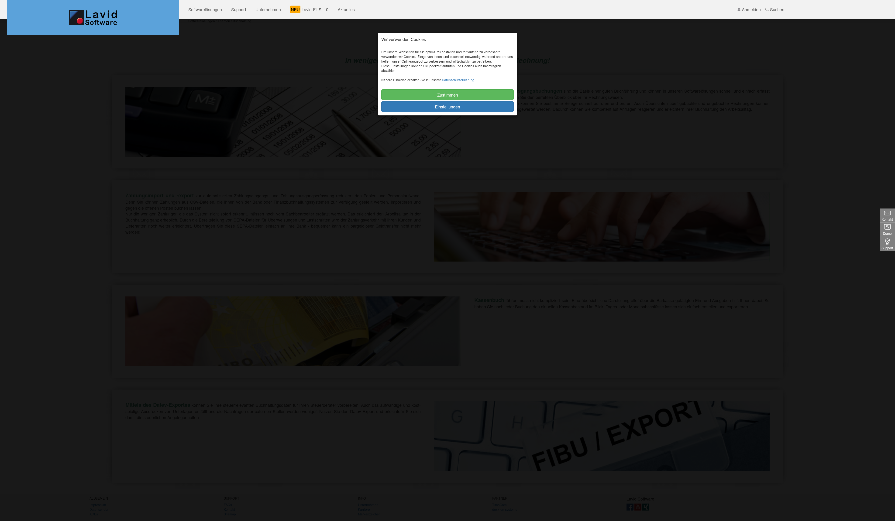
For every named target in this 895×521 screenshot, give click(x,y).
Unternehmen (268, 9)
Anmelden (751, 9)
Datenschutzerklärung (458, 79)
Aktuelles (346, 9)
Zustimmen (447, 95)
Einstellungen (447, 107)
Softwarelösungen (205, 9)
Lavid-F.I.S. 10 (309, 9)
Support (238, 9)
